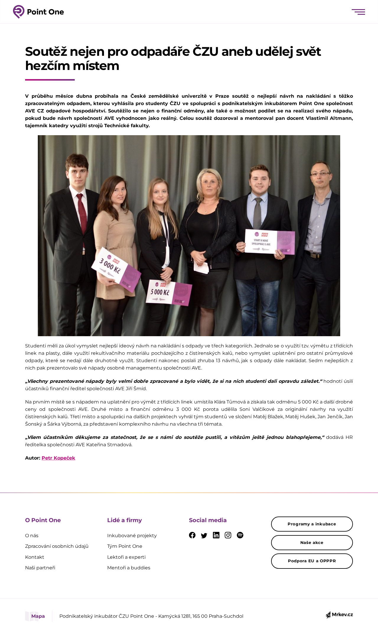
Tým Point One (124, 546)
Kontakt (34, 557)
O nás (31, 535)
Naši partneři (40, 568)
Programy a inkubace (312, 524)
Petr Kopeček (58, 458)
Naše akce (312, 542)
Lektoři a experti (126, 557)
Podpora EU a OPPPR (312, 560)
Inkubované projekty (132, 535)
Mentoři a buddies (128, 568)
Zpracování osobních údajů (57, 546)
